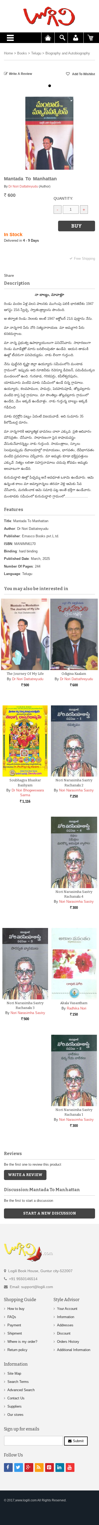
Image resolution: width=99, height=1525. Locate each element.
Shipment (14, 1333)
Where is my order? (22, 1342)
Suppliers (14, 1406)
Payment (14, 1325)
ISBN (8, 544)
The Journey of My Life (25, 674)
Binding (10, 551)
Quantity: (63, 198)
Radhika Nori (76, 1008)
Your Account (67, 1309)
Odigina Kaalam (74, 674)
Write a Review (20, 74)
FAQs (11, 1317)
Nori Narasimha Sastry (76, 790)
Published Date (16, 559)
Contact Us (16, 1398)
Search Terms (18, 1382)
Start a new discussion (49, 1213)
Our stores (15, 1415)
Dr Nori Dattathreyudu (76, 679)
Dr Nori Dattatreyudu (23, 186)
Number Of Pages (18, 566)
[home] (49, 16)
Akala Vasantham (73, 1003)
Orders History (68, 1342)
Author (9, 529)
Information (65, 1317)
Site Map (14, 1373)
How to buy (16, 1309)
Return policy (17, 1350)
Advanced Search (21, 1390)
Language (12, 574)
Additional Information (73, 1350)
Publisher (12, 536)
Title (7, 521)
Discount (63, 1333)
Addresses (65, 1325)
